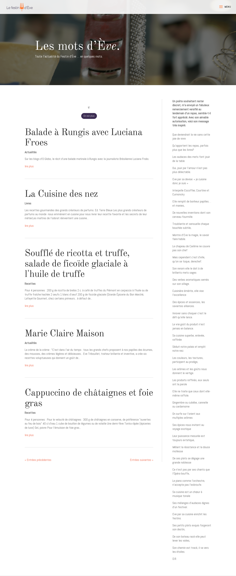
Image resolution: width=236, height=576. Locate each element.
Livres (28, 203)
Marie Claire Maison (64, 334)
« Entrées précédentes (38, 460)
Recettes (30, 284)
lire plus (29, 166)
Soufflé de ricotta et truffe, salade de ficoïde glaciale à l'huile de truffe (77, 264)
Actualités (31, 152)
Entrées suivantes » (141, 460)
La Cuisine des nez (61, 194)
